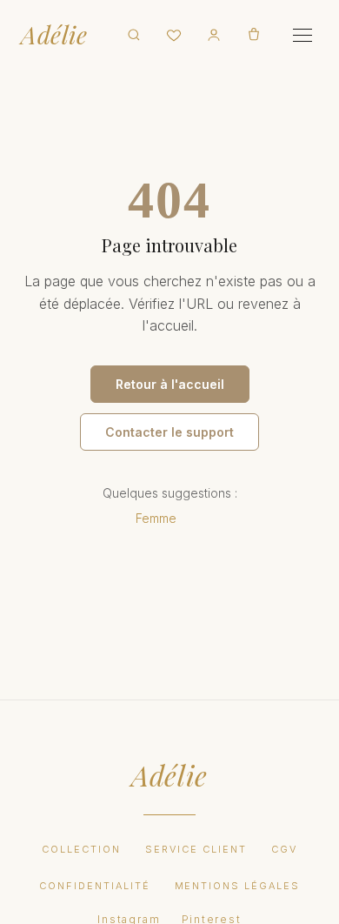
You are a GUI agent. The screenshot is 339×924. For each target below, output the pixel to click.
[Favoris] (174, 35)
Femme (156, 518)
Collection (81, 849)
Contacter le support (169, 432)
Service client (196, 849)
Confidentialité (94, 886)
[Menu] (302, 34)
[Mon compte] (214, 35)
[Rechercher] (134, 35)
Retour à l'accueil (170, 384)
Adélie (54, 35)
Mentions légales (238, 886)
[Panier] (254, 35)
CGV (284, 849)
